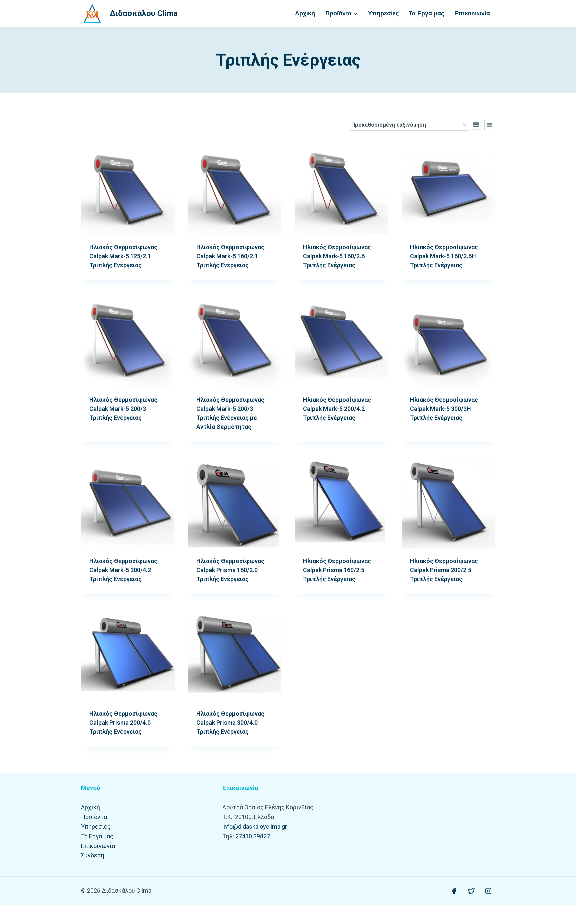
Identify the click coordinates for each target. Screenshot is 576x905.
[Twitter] (471, 891)
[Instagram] (488, 891)
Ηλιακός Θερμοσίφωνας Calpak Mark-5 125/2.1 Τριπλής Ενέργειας (123, 256)
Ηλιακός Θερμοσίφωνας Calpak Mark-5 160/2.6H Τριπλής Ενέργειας (444, 256)
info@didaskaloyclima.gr (254, 826)
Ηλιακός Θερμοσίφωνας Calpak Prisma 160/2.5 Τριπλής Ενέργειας (337, 569)
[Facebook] (454, 891)
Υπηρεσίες (383, 13)
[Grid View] (476, 125)
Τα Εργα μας (426, 13)
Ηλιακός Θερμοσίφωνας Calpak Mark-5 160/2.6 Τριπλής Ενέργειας (337, 256)
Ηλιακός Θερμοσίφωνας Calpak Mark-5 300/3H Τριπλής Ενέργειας (444, 408)
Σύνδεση (92, 855)
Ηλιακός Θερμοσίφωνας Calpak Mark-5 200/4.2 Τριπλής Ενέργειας (337, 408)
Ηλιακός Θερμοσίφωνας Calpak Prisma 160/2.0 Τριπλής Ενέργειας (230, 569)
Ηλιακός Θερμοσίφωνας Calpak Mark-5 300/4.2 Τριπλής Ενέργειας (123, 569)
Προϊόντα (94, 816)
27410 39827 (252, 836)
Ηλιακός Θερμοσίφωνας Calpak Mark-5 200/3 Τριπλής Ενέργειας (123, 408)
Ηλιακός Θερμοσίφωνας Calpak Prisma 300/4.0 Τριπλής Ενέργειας (230, 722)
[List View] (489, 125)
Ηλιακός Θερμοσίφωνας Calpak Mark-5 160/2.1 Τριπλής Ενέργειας (230, 256)
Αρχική (305, 13)
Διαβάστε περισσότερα (119, 439)
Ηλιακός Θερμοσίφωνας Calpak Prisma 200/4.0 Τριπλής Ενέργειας (123, 722)
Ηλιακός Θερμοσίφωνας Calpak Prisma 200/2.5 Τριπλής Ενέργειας (444, 569)
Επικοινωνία (472, 13)
